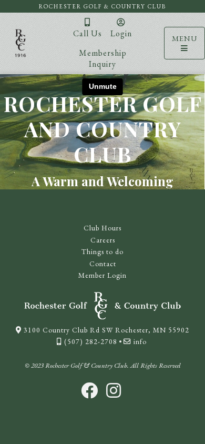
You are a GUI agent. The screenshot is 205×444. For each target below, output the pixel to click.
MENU (184, 38)
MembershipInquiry (103, 58)
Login (121, 33)
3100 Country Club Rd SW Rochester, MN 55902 (105, 330)
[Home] (20, 43)
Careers (102, 240)
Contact (102, 263)
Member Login (102, 275)
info (139, 341)
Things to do (102, 251)
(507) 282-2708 (89, 341)
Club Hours (102, 228)
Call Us (87, 33)
